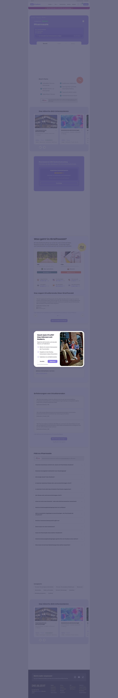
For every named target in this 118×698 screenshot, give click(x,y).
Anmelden (42, 361)
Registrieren (52, 361)
